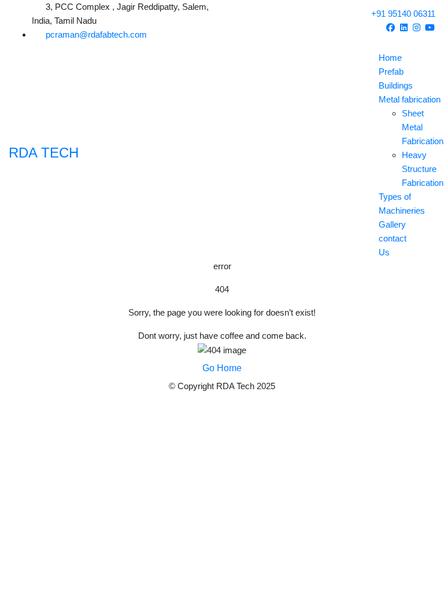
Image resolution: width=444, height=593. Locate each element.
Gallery (392, 224)
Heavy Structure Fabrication (422, 169)
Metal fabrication (410, 99)
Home (390, 58)
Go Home (222, 368)
